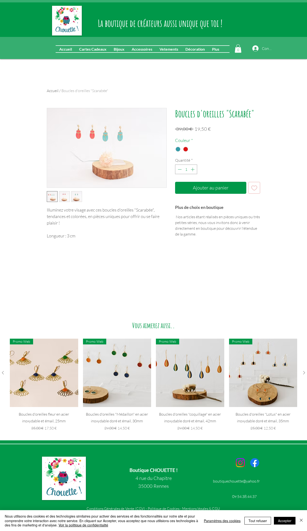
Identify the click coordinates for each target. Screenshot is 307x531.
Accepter (284, 520)
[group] (153, 384)
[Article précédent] (3, 373)
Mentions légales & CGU (201, 508)
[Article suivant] (304, 373)
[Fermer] (301, 520)
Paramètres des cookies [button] (222, 520)
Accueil (53, 90)
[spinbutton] (186, 169)
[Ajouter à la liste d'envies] (254, 188)
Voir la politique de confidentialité (83, 525)
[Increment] (193, 169)
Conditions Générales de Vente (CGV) (116, 508)
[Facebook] (255, 463)
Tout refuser (257, 520)
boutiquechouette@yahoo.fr (236, 481)
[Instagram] (240, 463)
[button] (238, 48)
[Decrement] (179, 169)
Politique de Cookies (163, 508)
